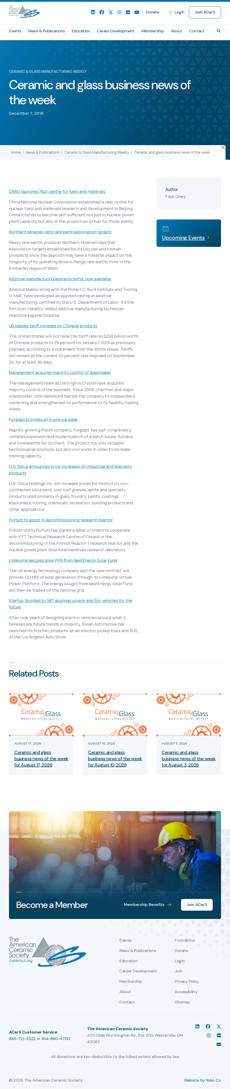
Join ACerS (205, 12)
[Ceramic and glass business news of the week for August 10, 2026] (115, 714)
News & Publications (46, 31)
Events (15, 31)
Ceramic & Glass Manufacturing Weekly (96, 152)
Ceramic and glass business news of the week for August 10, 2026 (115, 758)
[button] (219, 31)
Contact (196, 31)
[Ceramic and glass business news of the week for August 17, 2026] (41, 714)
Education (81, 31)
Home (16, 152)
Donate (152, 12)
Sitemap (182, 1002)
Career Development (116, 31)
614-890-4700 (56, 1038)
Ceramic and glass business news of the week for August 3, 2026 (189, 758)
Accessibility (186, 992)
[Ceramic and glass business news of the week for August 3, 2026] (188, 714)
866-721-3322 (22, 1038)
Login (179, 12)
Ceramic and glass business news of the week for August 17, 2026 (41, 758)
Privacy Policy (187, 981)
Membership (153, 31)
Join (178, 971)
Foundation (185, 940)
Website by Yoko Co (202, 1080)
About (176, 31)
